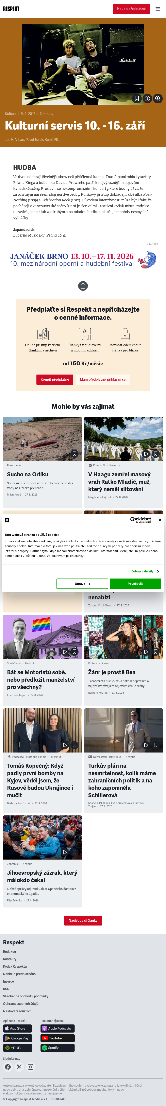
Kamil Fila (52, 140)
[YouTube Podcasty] (57, 1038)
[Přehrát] (146, 454)
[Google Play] (17, 1038)
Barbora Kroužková (18, 803)
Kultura (10, 114)
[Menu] (158, 9)
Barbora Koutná (97, 692)
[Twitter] (19, 1070)
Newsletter (99, 757)
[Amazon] (17, 1048)
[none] (158, 98)
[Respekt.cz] (11, 8)
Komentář (99, 465)
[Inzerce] (83, 259)
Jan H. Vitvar (14, 140)
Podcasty (17, 757)
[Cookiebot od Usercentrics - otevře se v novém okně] (133, 520)
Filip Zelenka (14, 900)
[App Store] (17, 1028)
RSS (6, 989)
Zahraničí (12, 864)
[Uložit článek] (137, 98)
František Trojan (16, 695)
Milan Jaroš (14, 494)
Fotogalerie (14, 465)
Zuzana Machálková (100, 605)
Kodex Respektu (15, 967)
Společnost (14, 663)
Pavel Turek (34, 140)
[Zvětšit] (83, 64)
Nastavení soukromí (17, 1011)
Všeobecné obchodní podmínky (25, 996)
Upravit (80, 583)
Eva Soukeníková (121, 803)
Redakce (9, 952)
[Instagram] (30, 1070)
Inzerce (8, 982)
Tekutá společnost (35, 757)
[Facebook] (8, 1070)
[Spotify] (57, 1048)
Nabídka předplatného (19, 974)
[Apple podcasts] (57, 1028)
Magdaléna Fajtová (99, 497)
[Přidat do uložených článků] (74, 454)
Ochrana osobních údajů (20, 1004)
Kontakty (9, 959)
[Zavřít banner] (160, 520)
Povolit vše (135, 583)
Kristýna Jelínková (99, 803)
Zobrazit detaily (142, 571)
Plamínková (114, 757)
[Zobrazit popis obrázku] (147, 98)
